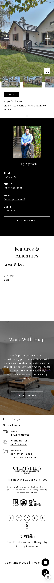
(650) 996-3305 (13, 188)
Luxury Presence (27, 546)
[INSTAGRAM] (19, 518)
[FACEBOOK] (11, 518)
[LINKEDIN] (27, 518)
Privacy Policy (40, 562)
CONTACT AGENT (27, 220)
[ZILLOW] (43, 518)
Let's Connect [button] (27, 395)
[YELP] (27, 525)
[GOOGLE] (35, 518)
